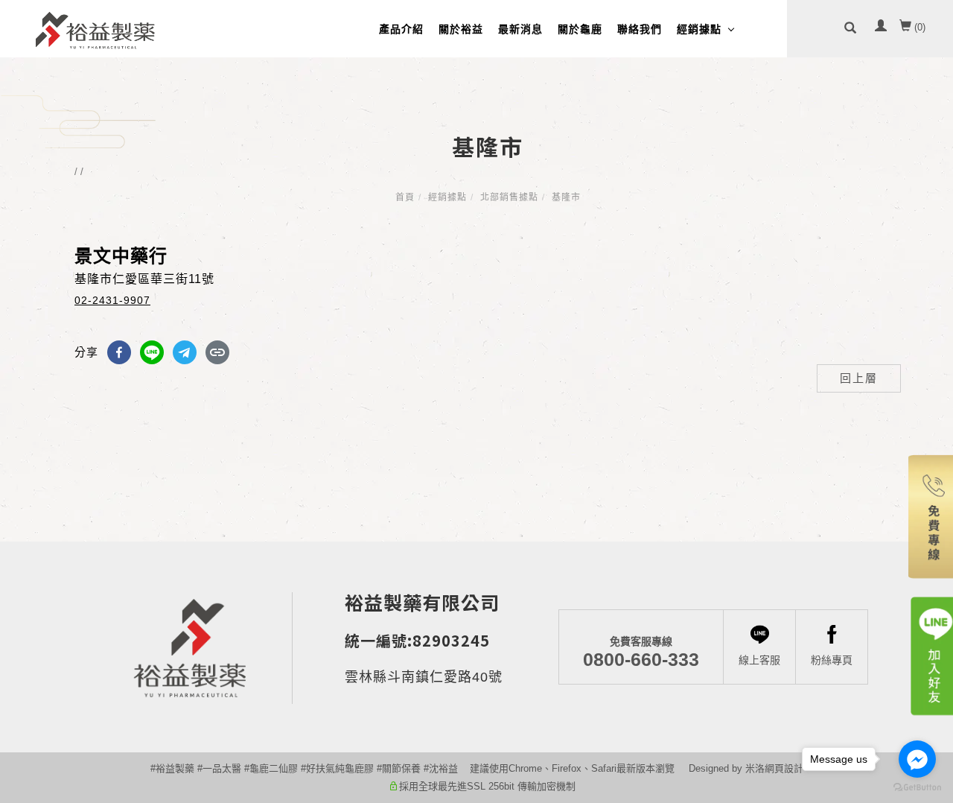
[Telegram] (185, 352)
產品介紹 (401, 29)
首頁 (405, 197)
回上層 (859, 378)
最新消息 (520, 29)
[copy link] (217, 352)
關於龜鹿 (580, 29)
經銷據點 (699, 29)
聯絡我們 (639, 29)
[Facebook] (119, 352)
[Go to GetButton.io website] (917, 788)
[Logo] (95, 29)
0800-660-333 (641, 651)
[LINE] (152, 352)
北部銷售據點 (509, 197)
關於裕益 (461, 29)
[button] (850, 28)
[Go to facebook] (917, 759)
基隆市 (566, 197)
